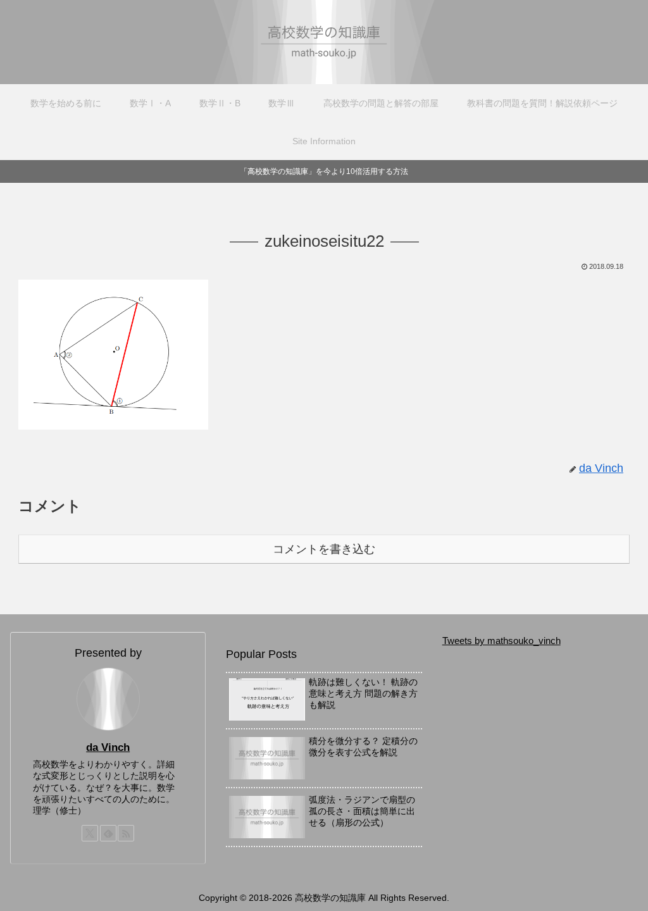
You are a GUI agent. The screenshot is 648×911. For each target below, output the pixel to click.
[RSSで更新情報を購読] (126, 833)
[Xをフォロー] (90, 833)
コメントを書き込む (324, 549)
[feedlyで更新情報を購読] (108, 833)
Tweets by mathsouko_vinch (501, 640)
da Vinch (108, 747)
